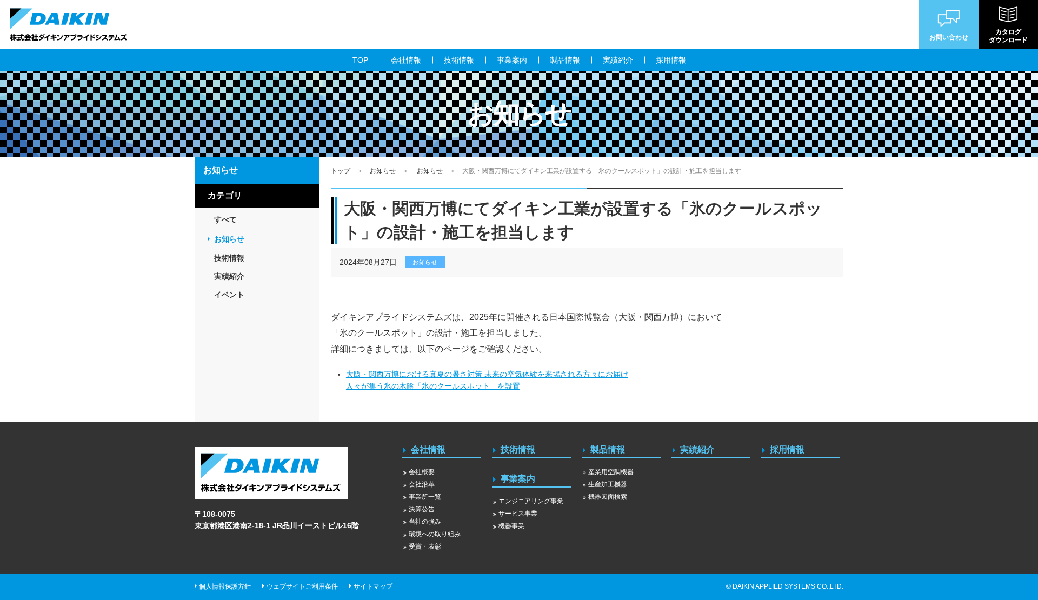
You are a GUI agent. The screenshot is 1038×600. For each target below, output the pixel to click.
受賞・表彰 (425, 546)
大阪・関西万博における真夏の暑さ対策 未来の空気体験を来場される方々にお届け (487, 374)
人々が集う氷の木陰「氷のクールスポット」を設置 (433, 386)
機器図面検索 (607, 497)
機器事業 (511, 526)
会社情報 (428, 449)
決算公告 (422, 509)
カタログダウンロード (1008, 35)
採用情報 (787, 449)
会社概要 (422, 472)
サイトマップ (373, 586)
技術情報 (518, 449)
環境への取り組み (435, 534)
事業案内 (518, 478)
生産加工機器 (607, 484)
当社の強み (425, 521)
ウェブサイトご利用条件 (302, 586)
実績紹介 (697, 449)
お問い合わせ (948, 37)
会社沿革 (422, 484)
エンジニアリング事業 (530, 501)
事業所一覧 (425, 497)
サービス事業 (517, 513)
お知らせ (383, 171)
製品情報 (607, 449)
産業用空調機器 (611, 472)
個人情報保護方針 (225, 586)
